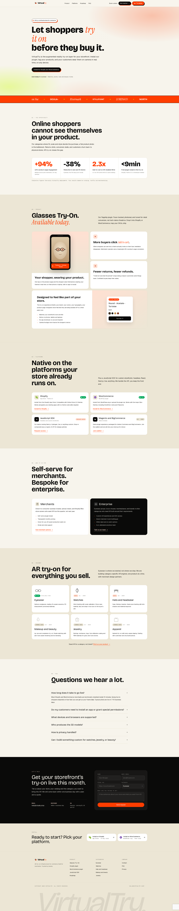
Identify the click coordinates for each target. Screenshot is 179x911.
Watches (98, 866)
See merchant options (43, 530)
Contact (124, 863)
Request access (40, 431)
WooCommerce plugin (76, 869)
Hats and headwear (101, 869)
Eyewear (98, 863)
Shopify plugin (74, 866)
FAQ (89, 3)
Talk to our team (100, 530)
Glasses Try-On (74, 863)
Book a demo (113, 3)
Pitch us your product (100, 644)
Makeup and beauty (102, 872)
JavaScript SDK (74, 872)
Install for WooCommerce (102, 409)
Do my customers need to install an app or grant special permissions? (89, 709)
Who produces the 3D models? (89, 724)
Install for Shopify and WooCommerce (46, 69)
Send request (120, 805)
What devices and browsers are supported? (89, 717)
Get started (123, 3)
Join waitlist (97, 431)
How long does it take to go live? (89, 692)
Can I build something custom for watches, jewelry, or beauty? (89, 739)
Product (67, 3)
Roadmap (83, 3)
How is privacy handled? (89, 732)
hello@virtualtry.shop (38, 805)
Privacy (124, 869)
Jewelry (98, 875)
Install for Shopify (40, 409)
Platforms (75, 3)
